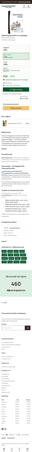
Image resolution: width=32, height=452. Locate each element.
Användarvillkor (5, 378)
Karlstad (4, 404)
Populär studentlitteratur (8, 356)
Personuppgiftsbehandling (8, 381)
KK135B (11, 202)
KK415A (26, 200)
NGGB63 (19, 211)
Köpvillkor (4, 388)
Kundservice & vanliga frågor (9, 367)
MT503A (27, 206)
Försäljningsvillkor (6, 385)
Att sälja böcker (5, 374)
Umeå (3, 418)
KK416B (7, 202)
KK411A (21, 200)
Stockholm (4, 416)
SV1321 (23, 204)
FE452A (18, 206)
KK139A (17, 200)
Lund (3, 409)
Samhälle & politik (15, 228)
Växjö (3, 423)
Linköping (4, 407)
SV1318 (19, 204)
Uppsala (4, 421)
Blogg (3, 349)
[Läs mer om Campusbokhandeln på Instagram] (5, 429)
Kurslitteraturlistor (6, 359)
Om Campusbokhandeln (7, 342)
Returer (3, 390)
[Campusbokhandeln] (9, 6)
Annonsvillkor (5, 383)
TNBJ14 (20, 208)
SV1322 (28, 204)
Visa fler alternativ (15, 70)
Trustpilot (4, 303)
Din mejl (16, 326)
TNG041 (24, 208)
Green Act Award (6, 347)
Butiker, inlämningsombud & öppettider (11, 344)
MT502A (22, 206)
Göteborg (4, 402)
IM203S (16, 202)
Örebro (3, 414)
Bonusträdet (5, 376)
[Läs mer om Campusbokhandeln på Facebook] (2, 429)
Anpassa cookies (6, 392)
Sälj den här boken (16, 108)
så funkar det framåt (24, 2)
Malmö (3, 411)
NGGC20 (24, 211)
